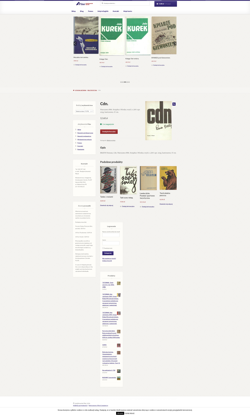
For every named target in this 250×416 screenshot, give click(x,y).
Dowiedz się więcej (106, 205)
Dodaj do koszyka (80, 65)
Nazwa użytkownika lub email (111, 232)
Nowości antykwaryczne (85, 133)
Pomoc (90, 11)
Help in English (103, 11)
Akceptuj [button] (120, 413)
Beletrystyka (92, 90)
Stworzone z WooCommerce (98, 405)
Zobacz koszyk (107, 261)
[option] (86, 42)
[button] (174, 104)
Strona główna (80, 90)
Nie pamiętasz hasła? (109, 258)
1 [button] (120, 82)
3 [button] (123, 82)
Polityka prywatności (80, 405)
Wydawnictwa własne (84, 139)
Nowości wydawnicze (84, 136)
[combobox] (84, 111)
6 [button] (127, 82)
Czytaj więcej (129, 413)
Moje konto (127, 11)
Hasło (104, 240)
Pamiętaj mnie (108, 248)
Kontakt (116, 11)
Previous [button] (75, 43)
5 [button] (126, 82)
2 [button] (122, 82)
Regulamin (80, 149)
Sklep (73, 11)
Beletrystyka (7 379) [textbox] (83, 111)
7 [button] (129, 82)
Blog (82, 11)
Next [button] (175, 43)
